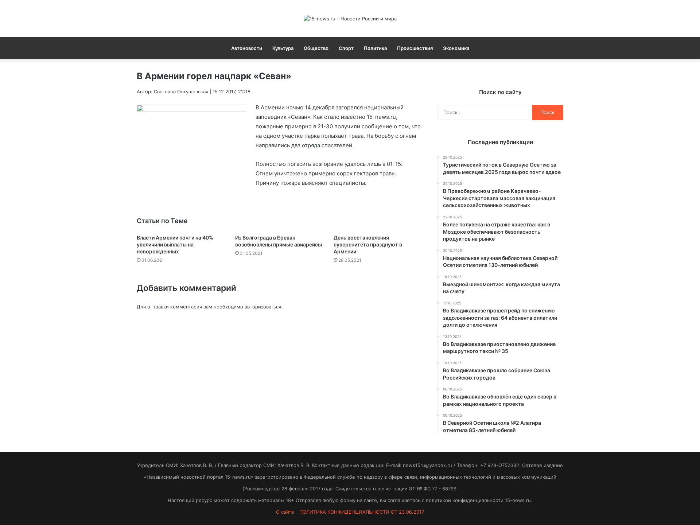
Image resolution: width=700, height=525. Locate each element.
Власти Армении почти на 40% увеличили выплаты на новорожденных (175, 244)
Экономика (456, 48)
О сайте (285, 512)
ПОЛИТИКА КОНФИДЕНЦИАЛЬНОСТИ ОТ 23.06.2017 (361, 512)
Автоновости (246, 48)
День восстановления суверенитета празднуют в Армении (368, 244)
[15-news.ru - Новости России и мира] (350, 19)
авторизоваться (263, 307)
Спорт (346, 48)
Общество (316, 48)
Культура (282, 48)
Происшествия (415, 48)
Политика (375, 48)
